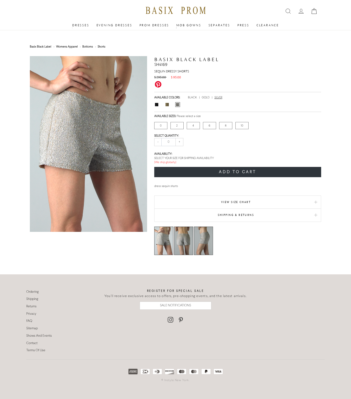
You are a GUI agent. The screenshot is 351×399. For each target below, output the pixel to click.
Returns (31, 306)
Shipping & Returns (236, 215)
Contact (31, 343)
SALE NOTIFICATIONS (175, 305)
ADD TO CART (237, 172)
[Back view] (183, 240)
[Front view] (163, 240)
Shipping (32, 299)
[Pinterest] (181, 320)
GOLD (206, 97)
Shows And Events (39, 335)
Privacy (31, 313)
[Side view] (203, 240)
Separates (219, 25)
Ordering (32, 291)
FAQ (29, 321)
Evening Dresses (114, 25)
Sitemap (32, 328)
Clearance (267, 25)
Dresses (80, 25)
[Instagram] (170, 320)
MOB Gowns (188, 25)
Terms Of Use (35, 350)
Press (243, 25)
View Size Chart (236, 202)
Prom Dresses (154, 25)
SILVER (218, 97)
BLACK (193, 97)
